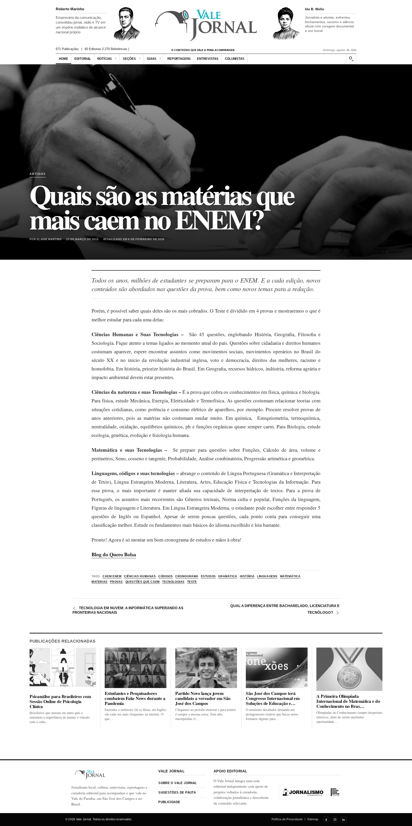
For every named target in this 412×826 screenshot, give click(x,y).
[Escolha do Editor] (335, 792)
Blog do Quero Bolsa (114, 554)
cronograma (186, 576)
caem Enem (112, 576)
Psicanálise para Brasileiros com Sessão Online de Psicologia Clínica (60, 701)
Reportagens (179, 59)
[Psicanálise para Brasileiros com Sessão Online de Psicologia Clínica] (63, 669)
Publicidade (169, 802)
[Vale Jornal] (90, 774)
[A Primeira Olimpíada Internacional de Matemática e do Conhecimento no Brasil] (349, 669)
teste (192, 581)
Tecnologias (173, 581)
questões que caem (142, 581)
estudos (208, 576)
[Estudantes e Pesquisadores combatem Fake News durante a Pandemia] (135, 668)
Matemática (290, 576)
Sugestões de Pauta (177, 792)
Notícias (104, 59)
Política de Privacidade (287, 819)
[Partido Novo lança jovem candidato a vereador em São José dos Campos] (206, 668)
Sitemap (312, 819)
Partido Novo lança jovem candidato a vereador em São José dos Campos (203, 698)
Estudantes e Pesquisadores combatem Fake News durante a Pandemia (135, 698)
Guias (151, 59)
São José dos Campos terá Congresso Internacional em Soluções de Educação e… (272, 698)
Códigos (165, 576)
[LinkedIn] (343, 819)
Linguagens (267, 576)
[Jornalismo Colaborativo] (303, 792)
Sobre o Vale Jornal (177, 783)
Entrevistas (207, 59)
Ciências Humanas (140, 576)
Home (63, 59)
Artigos (38, 174)
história (247, 576)
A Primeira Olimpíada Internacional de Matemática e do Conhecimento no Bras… (348, 701)
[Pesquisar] (351, 59)
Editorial (82, 59)
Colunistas (234, 59)
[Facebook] (326, 819)
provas (116, 581)
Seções (129, 59)
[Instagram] (335, 819)
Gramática (227, 576)
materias (100, 581)
